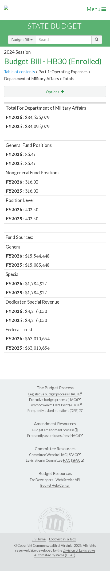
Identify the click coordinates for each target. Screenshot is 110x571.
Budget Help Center (55, 485)
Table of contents (19, 71)
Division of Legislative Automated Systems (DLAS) (64, 552)
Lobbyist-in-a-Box (62, 539)
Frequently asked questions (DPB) (53, 410)
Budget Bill (20, 39)
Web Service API (68, 480)
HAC (63, 455)
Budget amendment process (53, 430)
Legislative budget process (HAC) (53, 394)
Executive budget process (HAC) (53, 400)
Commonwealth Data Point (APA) (53, 405)
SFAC (73, 455)
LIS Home (39, 539)
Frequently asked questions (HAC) (53, 435)
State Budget (55, 26)
